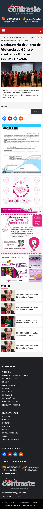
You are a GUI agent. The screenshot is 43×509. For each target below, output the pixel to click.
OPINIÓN (6, 419)
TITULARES (6, 372)
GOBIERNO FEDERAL (10, 402)
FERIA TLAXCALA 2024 (10, 385)
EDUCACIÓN (7, 395)
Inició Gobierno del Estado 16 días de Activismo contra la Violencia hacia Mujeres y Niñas (21, 91)
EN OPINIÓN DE (8, 398)
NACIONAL (6, 416)
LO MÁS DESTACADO (10, 378)
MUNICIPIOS (7, 392)
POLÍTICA (6, 426)
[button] (14, 268)
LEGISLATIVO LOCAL (10, 413)
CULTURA (6, 429)
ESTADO (5, 382)
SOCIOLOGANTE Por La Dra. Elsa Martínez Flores (27, 296)
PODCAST (6, 423)
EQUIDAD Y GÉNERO (10, 433)
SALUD (4, 436)
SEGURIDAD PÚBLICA (10, 439)
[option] (21, 296)
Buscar (4, 107)
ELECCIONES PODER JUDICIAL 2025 (16, 375)
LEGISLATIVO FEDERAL (11, 405)
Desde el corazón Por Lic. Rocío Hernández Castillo (26, 321)
